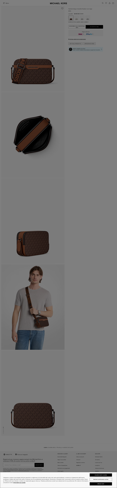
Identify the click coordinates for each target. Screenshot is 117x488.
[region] (58, 480)
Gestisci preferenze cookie (100, 479)
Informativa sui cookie (19, 482)
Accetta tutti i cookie (101, 475)
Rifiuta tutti (101, 483)
